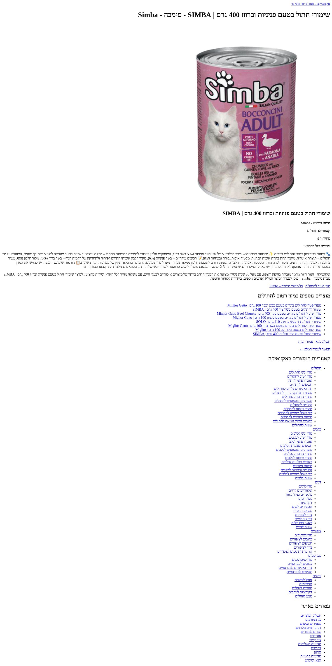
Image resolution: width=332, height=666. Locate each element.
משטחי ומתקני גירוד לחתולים (292, 393)
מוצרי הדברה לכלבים (297, 454)
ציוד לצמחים (303, 515)
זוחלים (317, 576)
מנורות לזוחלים (302, 588)
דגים (318, 482)
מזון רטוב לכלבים (300, 437)
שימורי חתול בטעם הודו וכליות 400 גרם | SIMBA (287, 334)
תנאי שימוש (313, 660)
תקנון (317, 652)
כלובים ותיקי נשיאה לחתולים (292, 421)
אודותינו (315, 636)
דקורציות (306, 502)
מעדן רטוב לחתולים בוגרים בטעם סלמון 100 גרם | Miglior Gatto (277, 317)
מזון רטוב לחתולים (317, 286)
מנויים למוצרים (311, 632)
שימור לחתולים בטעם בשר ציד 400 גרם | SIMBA (287, 309)
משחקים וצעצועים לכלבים (294, 450)
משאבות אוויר (302, 511)
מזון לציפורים (303, 535)
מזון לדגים (305, 486)
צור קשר (315, 640)
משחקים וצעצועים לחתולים (293, 401)
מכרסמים (314, 555)
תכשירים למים (302, 507)
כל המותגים (313, 619)
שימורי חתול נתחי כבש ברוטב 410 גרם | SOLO (288, 321)
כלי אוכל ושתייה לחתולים (295, 413)
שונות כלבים (303, 478)
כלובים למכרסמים (300, 564)
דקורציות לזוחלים (300, 592)
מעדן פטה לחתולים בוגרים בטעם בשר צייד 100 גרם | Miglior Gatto (274, 326)
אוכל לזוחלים (303, 580)
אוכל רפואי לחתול (300, 380)
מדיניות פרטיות (310, 656)
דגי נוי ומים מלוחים (308, 628)
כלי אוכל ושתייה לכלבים (295, 474)
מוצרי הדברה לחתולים (297, 397)
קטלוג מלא (323, 341)
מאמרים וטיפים (310, 624)
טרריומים (305, 584)
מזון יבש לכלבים (301, 433)
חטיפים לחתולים (301, 384)
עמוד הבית (305, 341)
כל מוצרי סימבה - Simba (286, 286)
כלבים (317, 429)
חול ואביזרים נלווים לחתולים (293, 388)
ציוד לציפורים (303, 547)
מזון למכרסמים (302, 559)
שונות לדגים (304, 527)
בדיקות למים (303, 519)
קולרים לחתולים (301, 405)
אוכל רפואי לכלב (300, 441)
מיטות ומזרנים (302, 466)
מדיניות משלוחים (309, 644)
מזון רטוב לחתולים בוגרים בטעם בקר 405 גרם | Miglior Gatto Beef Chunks (269, 313)
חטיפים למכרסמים (299, 572)
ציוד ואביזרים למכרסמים (295, 568)
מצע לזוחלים (303, 596)
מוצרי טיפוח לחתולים (297, 409)
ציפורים (316, 531)
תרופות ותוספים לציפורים (294, 551)
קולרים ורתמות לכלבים (296, 470)
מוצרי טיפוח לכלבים (298, 458)
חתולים (316, 368)
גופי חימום (305, 498)
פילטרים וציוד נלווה (299, 494)
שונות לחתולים (302, 425)
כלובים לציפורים (301, 539)
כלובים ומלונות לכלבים (296, 462)
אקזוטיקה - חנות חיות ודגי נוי (310, 4)
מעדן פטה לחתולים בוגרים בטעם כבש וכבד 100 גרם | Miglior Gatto (274, 305)
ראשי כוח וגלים (301, 523)
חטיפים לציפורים (300, 543)
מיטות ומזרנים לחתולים (296, 417)
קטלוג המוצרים (311, 615)
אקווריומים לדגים (300, 490)
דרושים (316, 648)
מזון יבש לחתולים (300, 372)
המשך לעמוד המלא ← (314, 349)
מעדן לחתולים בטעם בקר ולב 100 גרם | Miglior (288, 330)
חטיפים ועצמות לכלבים (296, 445)
